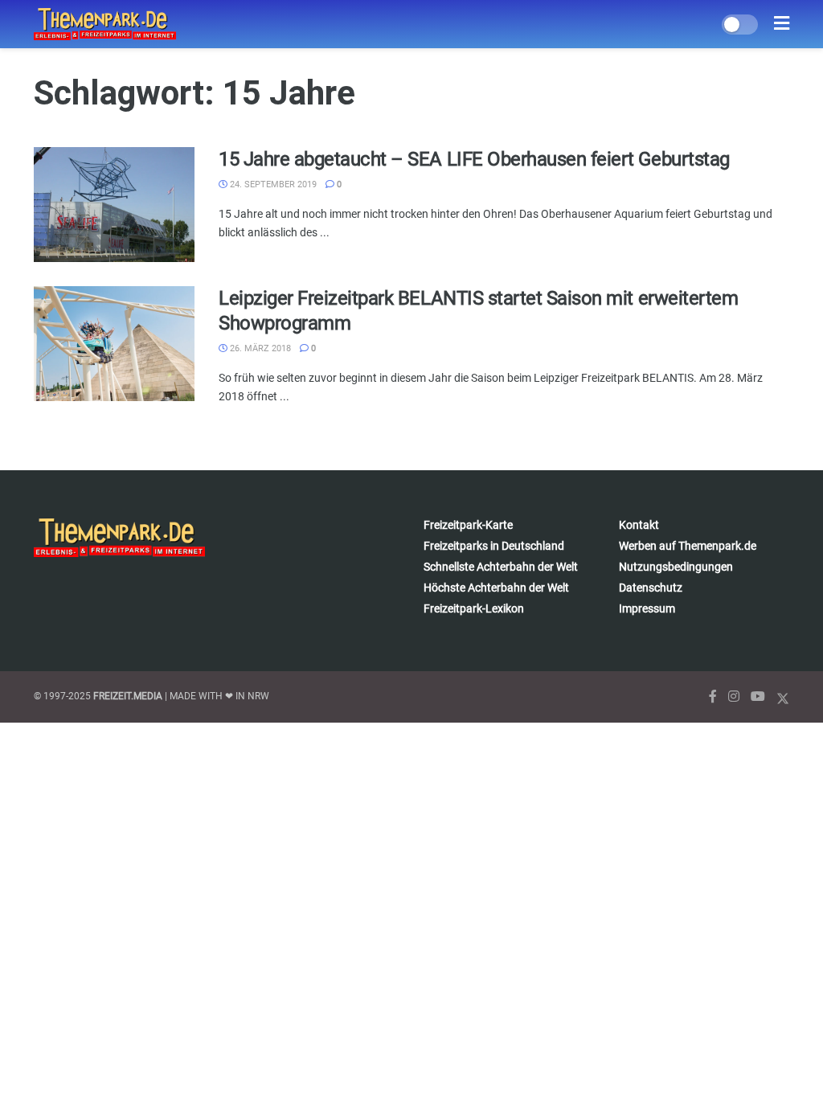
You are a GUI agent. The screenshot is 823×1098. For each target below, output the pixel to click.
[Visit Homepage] (105, 24)
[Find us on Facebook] (713, 696)
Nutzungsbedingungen (676, 566)
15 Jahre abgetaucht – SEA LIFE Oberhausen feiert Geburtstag (474, 159)
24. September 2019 (272, 184)
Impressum (647, 608)
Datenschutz (650, 587)
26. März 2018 (259, 348)
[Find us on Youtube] (758, 696)
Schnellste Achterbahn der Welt (501, 566)
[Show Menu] (781, 24)
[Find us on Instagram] (733, 696)
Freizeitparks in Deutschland (494, 545)
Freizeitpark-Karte (468, 524)
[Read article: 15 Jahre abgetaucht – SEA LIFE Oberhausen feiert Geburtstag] (114, 204)
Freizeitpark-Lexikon (474, 608)
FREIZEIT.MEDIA (127, 696)
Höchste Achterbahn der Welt (496, 587)
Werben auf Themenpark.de (687, 545)
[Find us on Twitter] (782, 696)
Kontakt (639, 524)
